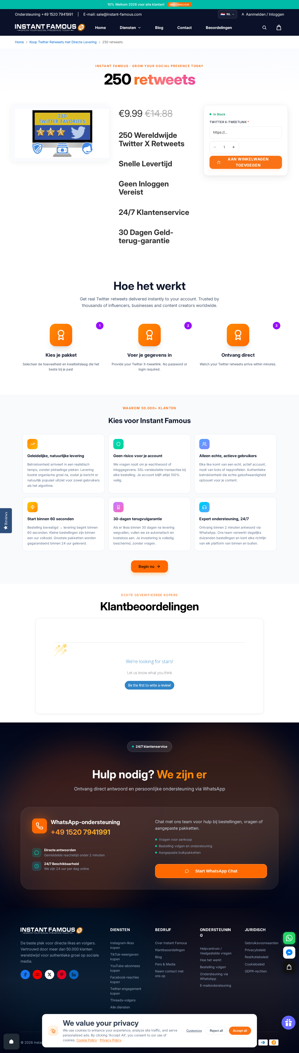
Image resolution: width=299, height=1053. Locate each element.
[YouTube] (37, 974)
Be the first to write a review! (149, 685)
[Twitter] (49, 974)
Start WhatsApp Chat (216, 871)
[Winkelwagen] (289, 967)
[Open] (11, 1041)
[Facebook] (25, 974)
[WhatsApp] (289, 938)
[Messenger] (289, 952)
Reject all (216, 1030)
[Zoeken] (264, 27)
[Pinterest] (61, 974)
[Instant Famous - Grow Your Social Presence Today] (50, 27)
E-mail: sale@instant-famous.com (112, 14)
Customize (194, 1030)
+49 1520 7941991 (80, 832)
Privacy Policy (110, 1040)
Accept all (240, 1030)
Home (19, 42)
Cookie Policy (86, 1040)
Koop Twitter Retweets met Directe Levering (63, 42)
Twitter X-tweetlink (229, 122)
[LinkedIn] (73, 974)
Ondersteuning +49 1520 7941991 (44, 14)
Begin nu (146, 566)
